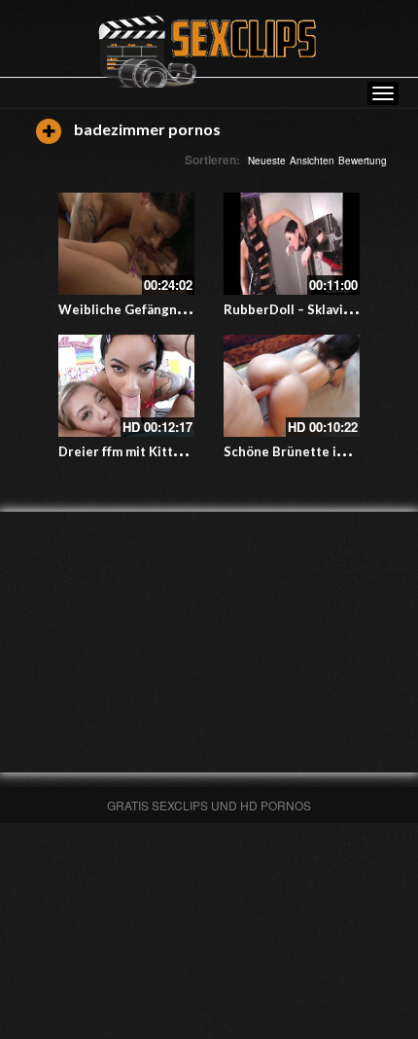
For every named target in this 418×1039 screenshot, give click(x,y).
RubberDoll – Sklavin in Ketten (318, 309)
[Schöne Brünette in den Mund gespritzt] (292, 386)
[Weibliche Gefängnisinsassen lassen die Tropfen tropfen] (126, 244)
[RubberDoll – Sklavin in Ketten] (292, 244)
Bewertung (362, 160)
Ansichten (312, 160)
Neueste (267, 160)
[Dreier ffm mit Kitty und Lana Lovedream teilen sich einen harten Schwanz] (126, 386)
